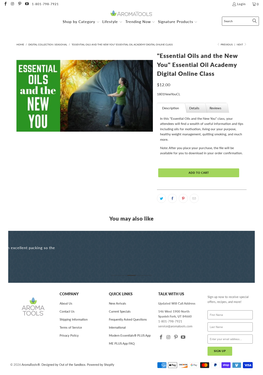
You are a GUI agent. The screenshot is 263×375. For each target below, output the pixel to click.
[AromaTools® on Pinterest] (19, 4)
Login (241, 4)
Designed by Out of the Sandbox (63, 364)
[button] (81, 22)
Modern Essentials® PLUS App (130, 335)
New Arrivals (117, 303)
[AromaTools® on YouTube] (26, 4)
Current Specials (120, 311)
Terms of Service (71, 327)
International (117, 327)
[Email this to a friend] (194, 198)
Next (240, 44)
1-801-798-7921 (45, 4)
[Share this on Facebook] (172, 198)
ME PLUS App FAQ (122, 343)
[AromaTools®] (132, 13)
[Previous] (14, 257)
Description (170, 108)
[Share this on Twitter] (161, 198)
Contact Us (67, 311)
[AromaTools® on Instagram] (12, 4)
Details (194, 108)
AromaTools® (31, 364)
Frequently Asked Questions (128, 319)
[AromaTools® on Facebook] (5, 4)
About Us (66, 303)
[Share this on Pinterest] (183, 198)
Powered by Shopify (100, 364)
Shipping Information (74, 319)
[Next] (249, 257)
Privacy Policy (69, 335)
